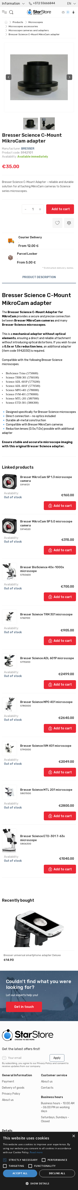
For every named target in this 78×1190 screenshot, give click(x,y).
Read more (36, 1152)
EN (69, 3)
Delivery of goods (13, 1087)
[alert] (39, 1161)
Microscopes (35, 22)
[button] (39, 1183)
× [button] (73, 1136)
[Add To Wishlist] (68, 917)
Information (11, 3)
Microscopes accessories (23, 26)
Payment (8, 1081)
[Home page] (6, 22)
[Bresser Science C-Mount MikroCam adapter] (39, 77)
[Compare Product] (69, 223)
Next (69, 77)
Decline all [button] (57, 1173)
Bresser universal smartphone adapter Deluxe (32, 955)
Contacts (47, 1087)
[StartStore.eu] (39, 1035)
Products (18, 22)
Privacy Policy (11, 1093)
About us (8, 1100)
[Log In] (73, 12)
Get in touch (24, 1007)
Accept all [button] (20, 1173)
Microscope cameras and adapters (29, 30)
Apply (57, 1058)
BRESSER (27, 148)
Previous (8, 77)
